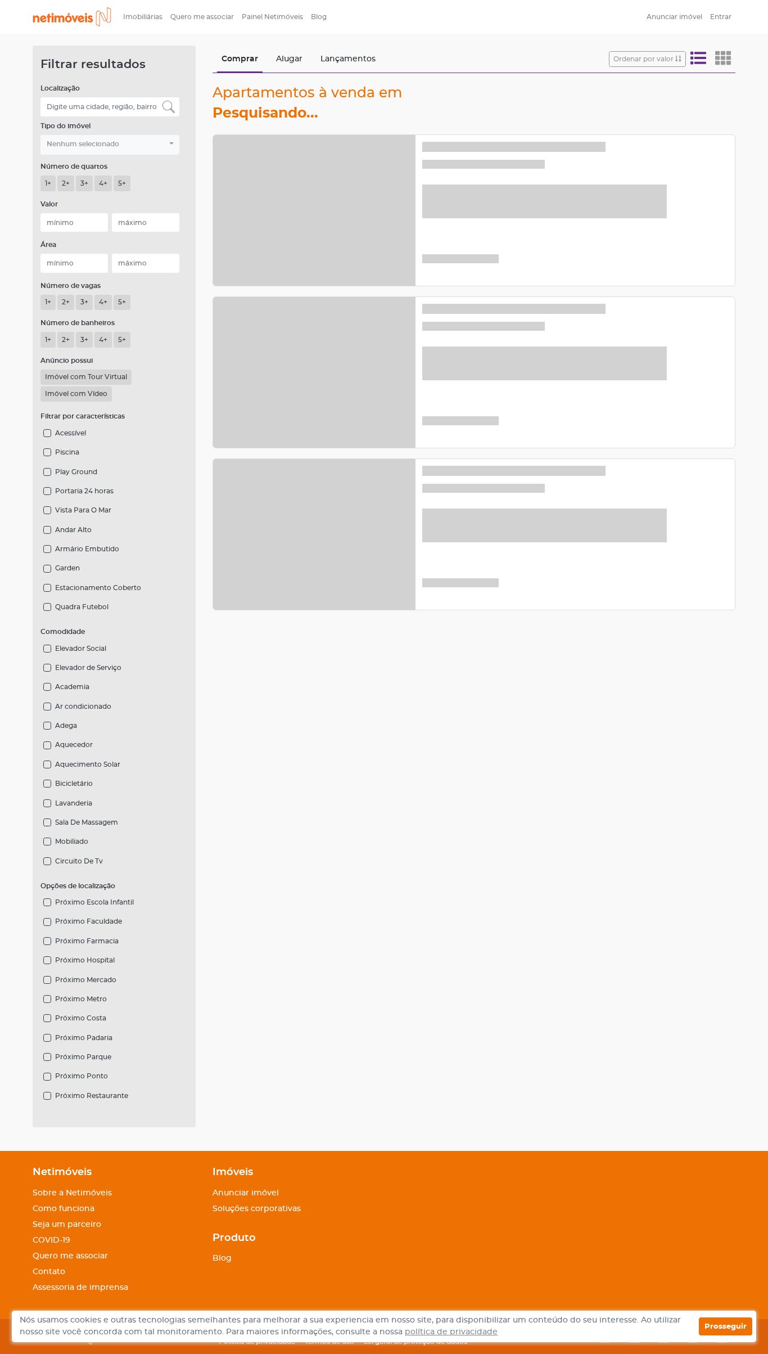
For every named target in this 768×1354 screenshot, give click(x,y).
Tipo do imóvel (65, 126)
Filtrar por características (82, 416)
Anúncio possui (66, 360)
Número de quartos (73, 166)
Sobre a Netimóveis (72, 1193)
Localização (60, 88)
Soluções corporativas (257, 1209)
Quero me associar (202, 17)
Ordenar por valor (644, 59)
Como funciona (63, 1209)
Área (48, 244)
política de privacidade (451, 1332)
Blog (319, 17)
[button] (109, 145)
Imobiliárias (142, 17)
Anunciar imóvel (674, 17)
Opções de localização (77, 886)
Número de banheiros (77, 323)
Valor (49, 204)
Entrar (720, 17)
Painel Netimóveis (272, 17)
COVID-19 (51, 1240)
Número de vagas (70, 285)
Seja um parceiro (67, 1225)
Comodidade (62, 631)
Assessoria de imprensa (80, 1288)
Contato (49, 1272)
